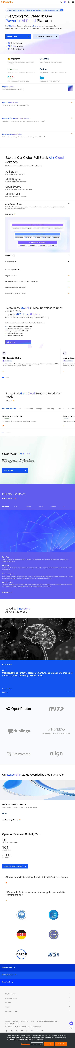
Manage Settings (36, 1044)
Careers (7, 1021)
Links (18, 1023)
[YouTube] (22, 1031)
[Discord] (42, 1031)
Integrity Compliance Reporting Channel (48, 1021)
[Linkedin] (12, 1031)
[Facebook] (6, 1031)
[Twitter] (17, 1031)
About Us (15, 1021)
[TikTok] (27, 1031)
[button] (3, 377)
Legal (32, 1021)
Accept (49, 1044)
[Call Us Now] (37, 1031)
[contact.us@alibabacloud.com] (32, 1031)
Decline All (61, 1044)
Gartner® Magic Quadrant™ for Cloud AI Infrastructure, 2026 (19, 807)
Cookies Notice (25, 1044)
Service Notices (9, 1023)
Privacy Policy (24, 1021)
